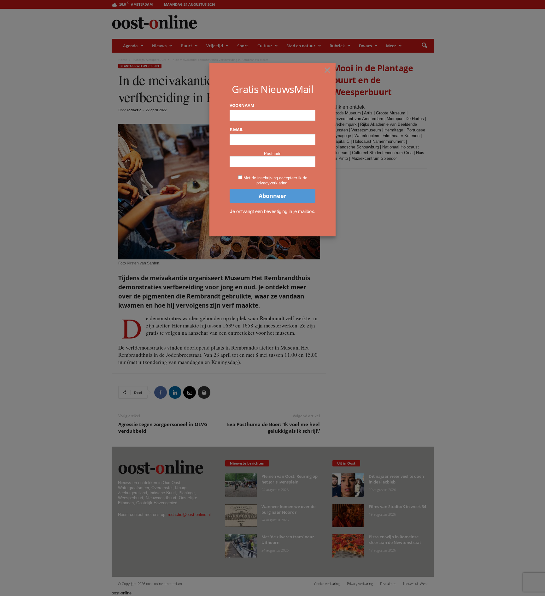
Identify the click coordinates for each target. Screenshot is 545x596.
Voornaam (242, 105)
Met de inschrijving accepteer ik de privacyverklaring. (275, 180)
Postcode (272, 153)
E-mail (236, 129)
